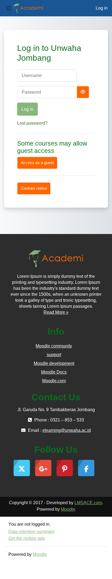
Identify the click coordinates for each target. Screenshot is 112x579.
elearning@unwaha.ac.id (66, 430)
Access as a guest (37, 163)
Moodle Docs (54, 372)
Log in (102, 8)
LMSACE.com (88, 502)
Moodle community (54, 346)
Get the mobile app (26, 538)
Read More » (56, 312)
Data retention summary (31, 531)
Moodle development (54, 363)
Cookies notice (34, 188)
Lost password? (32, 123)
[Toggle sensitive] (83, 92)
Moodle (68, 509)
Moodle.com (54, 380)
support (54, 354)
